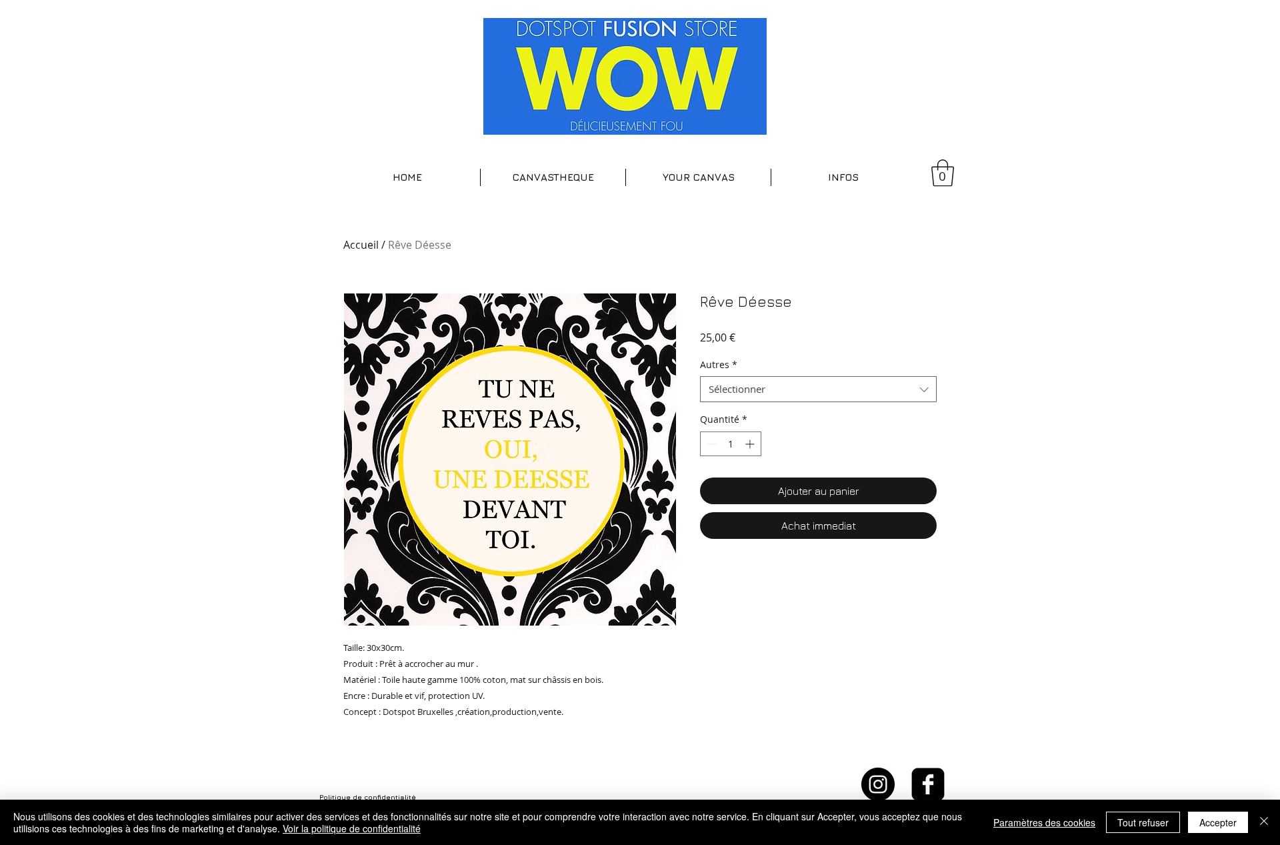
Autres (718, 364)
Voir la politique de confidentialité (352, 828)
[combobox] (818, 389)
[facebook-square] (928, 784)
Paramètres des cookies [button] (1044, 822)
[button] (553, 177)
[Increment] (751, 444)
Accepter (1218, 822)
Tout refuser (1143, 822)
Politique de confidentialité (367, 797)
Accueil (361, 244)
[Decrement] (710, 444)
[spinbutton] (731, 444)
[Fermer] (1264, 822)
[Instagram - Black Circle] (878, 784)
